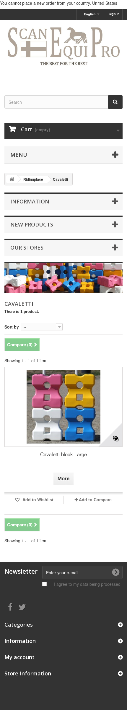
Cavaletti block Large (63, 454)
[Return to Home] (11, 179)
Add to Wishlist (37, 499)
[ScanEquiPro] (63, 52)
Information (29, 201)
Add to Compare (95, 499)
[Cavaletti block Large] (63, 407)
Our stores (26, 247)
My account (19, 657)
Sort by (11, 327)
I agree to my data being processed (87, 584)
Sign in (114, 14)
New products (31, 224)
